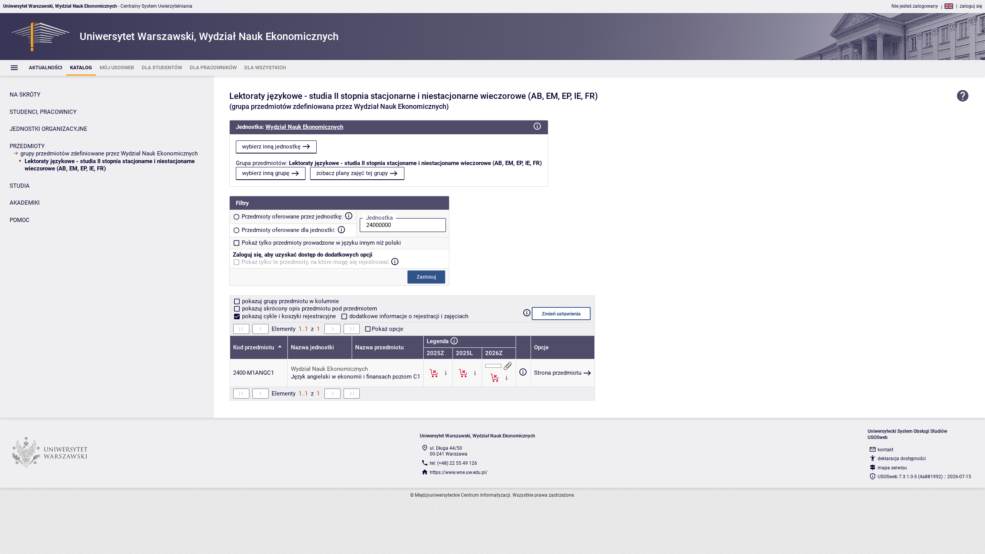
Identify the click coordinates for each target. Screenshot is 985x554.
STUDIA (20, 185)
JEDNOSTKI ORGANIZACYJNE (48, 128)
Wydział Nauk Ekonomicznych (304, 126)
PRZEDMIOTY (27, 146)
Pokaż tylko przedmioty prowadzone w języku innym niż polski (321, 242)
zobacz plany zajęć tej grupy (352, 173)
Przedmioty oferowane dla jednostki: (288, 230)
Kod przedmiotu (254, 347)
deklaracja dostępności (902, 458)
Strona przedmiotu (557, 372)
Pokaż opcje (387, 328)
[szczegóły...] (445, 372)
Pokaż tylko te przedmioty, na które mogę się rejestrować (315, 262)
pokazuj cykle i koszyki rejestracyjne (288, 316)
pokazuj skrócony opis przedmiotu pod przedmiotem (308, 308)
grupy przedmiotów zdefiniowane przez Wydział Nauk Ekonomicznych (109, 153)
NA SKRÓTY (25, 94)
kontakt (885, 449)
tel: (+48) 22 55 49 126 (453, 463)
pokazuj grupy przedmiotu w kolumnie (289, 301)
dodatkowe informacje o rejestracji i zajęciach (408, 316)
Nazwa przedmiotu (379, 347)
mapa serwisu (892, 468)
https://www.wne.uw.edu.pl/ (458, 472)
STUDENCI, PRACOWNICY (43, 111)
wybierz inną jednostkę (271, 146)
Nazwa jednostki (312, 347)
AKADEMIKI (25, 202)
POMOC (20, 220)
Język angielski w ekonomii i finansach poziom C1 (355, 376)
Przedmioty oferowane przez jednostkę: (292, 216)
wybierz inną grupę (265, 173)
